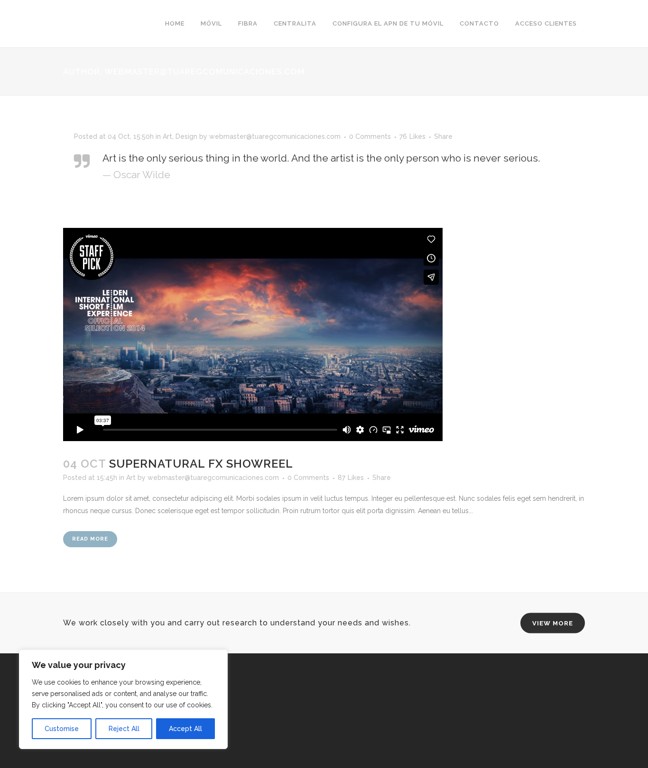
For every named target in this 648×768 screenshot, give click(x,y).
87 (351, 477)
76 (412, 136)
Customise (62, 728)
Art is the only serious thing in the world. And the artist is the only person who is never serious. (321, 158)
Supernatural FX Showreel (201, 463)
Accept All (185, 728)
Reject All (124, 728)
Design (186, 136)
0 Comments (370, 136)
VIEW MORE (552, 623)
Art (167, 136)
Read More (90, 539)
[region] (123, 699)
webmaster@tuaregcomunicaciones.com (275, 136)
